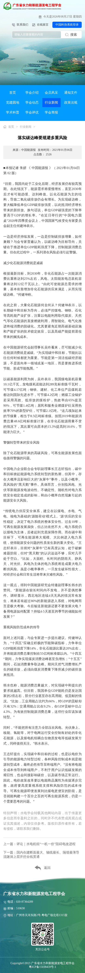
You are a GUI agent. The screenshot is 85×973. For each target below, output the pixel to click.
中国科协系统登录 (67, 24)
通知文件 (70, 92)
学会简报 (51, 112)
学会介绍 (32, 92)
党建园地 (12, 102)
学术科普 (12, 112)
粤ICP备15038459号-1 (42, 966)
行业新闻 (51, 102)
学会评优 (32, 112)
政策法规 (70, 102)
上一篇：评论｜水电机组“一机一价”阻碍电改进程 (39, 844)
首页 (12, 92)
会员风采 (51, 92)
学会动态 (32, 102)
